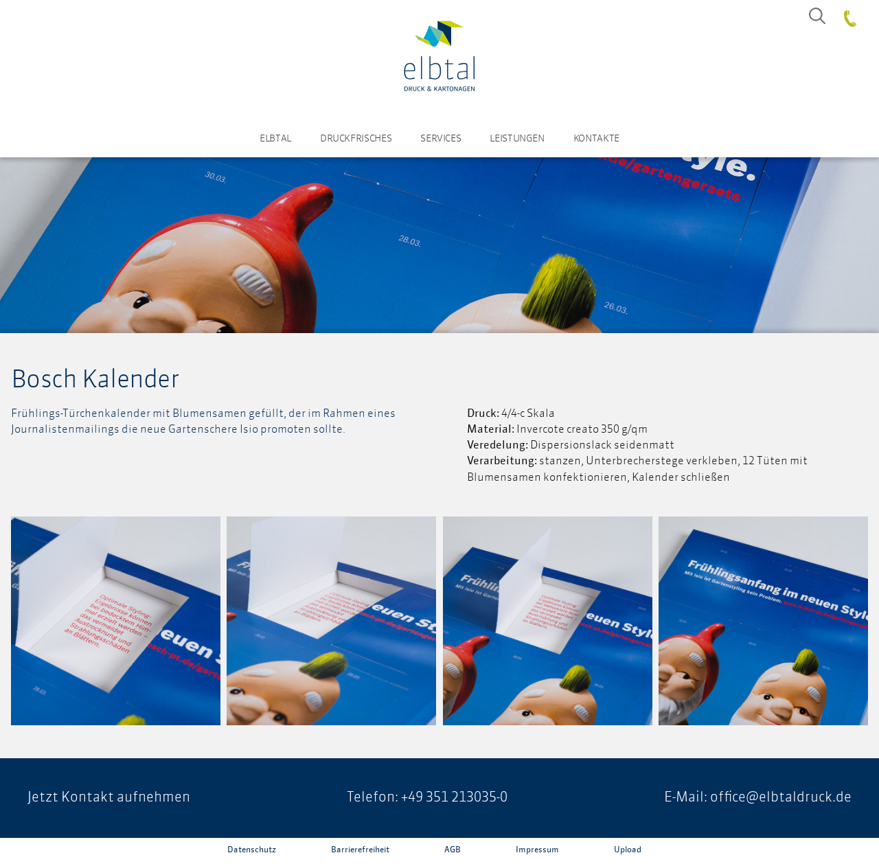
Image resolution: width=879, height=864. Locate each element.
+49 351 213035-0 (454, 798)
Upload (627, 850)
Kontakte (596, 139)
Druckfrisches (355, 139)
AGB (452, 850)
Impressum (537, 850)
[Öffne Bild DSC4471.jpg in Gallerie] (547, 621)
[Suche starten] (817, 15)
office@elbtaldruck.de (781, 798)
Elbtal (275, 139)
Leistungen (517, 139)
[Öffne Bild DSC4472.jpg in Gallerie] (331, 621)
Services (440, 139)
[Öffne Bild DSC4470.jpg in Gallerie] (763, 621)
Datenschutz (251, 850)
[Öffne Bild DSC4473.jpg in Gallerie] (115, 621)
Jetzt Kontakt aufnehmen (108, 798)
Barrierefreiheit (360, 850)
